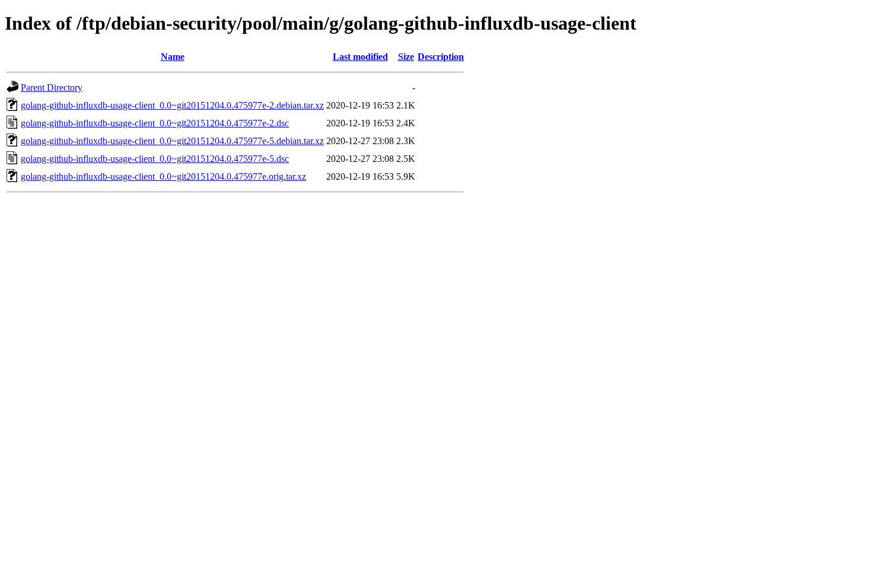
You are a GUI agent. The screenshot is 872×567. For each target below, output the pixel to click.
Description (441, 57)
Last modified (360, 57)
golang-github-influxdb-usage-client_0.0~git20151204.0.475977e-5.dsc (155, 159)
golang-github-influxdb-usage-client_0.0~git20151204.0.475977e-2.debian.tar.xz (172, 105)
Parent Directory (51, 87)
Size (406, 57)
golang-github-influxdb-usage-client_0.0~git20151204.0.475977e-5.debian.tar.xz (172, 141)
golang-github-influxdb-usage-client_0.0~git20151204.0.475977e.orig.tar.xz (163, 176)
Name (172, 57)
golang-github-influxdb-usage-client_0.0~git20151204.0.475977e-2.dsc (155, 123)
